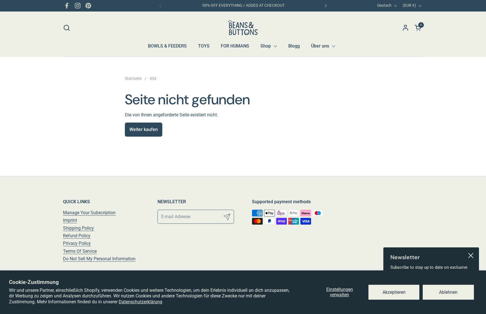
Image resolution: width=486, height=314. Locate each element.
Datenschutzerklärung (140, 301)
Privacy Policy (77, 243)
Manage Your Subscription (89, 212)
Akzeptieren (394, 292)
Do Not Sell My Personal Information (99, 258)
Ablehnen (448, 292)
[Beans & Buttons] (243, 27)
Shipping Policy (78, 228)
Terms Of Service (80, 251)
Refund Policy (77, 235)
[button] (66, 27)
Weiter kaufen (143, 129)
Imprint (70, 220)
